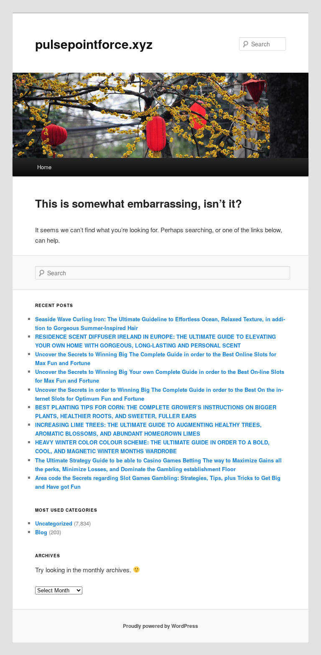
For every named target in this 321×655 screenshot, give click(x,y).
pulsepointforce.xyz (94, 44)
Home (44, 167)
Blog (41, 532)
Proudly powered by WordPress (160, 626)
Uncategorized (53, 523)
